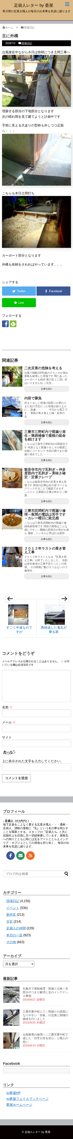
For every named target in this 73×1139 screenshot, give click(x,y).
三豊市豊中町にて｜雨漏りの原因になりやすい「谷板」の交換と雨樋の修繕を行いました (45, 1015)
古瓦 (9, 921)
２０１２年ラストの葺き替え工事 (45, 550)
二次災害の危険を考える (43, 368)
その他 (11, 942)
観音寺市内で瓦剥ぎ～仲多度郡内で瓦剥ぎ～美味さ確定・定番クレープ (45, 473)
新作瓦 (11, 914)
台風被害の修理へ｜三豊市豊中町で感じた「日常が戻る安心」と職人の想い (45, 1038)
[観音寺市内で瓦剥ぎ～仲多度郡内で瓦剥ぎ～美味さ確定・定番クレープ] (12, 478)
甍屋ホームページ (19, 1104)
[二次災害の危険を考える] (12, 376)
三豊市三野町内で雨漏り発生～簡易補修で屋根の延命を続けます (45, 435)
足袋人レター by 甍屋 (33, 5)
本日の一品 (14, 935)
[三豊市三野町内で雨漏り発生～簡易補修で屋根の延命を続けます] (12, 440)
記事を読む (46, 389)
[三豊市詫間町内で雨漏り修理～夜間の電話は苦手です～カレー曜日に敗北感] (12, 519)
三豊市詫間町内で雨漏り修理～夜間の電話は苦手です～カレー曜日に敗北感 (45, 514)
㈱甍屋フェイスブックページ (27, 1099)
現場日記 (26, 43)
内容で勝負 (33, 398)
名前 (7, 707)
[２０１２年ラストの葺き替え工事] (12, 557)
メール (9, 722)
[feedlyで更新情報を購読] (13, 323)
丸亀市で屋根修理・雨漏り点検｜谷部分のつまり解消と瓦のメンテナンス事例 (45, 992)
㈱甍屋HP (13, 1093)
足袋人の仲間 (16, 928)
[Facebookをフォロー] (5, 323)
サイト (7, 737)
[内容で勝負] (12, 406)
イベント (12, 908)
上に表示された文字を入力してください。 (33, 761)
